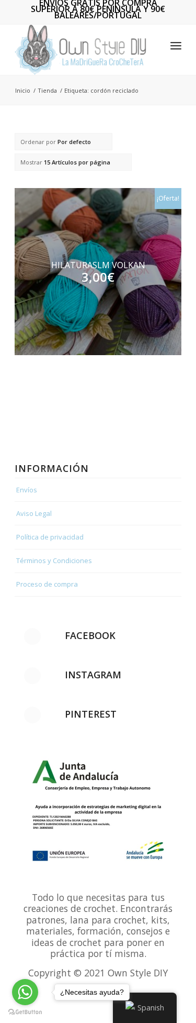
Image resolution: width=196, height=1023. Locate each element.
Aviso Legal (34, 513)
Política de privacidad (50, 537)
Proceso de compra (47, 584)
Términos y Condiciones (54, 560)
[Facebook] (32, 636)
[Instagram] (32, 675)
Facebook (90, 635)
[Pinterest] (32, 715)
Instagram (93, 674)
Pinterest (91, 714)
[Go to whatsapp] (25, 992)
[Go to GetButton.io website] (25, 1012)
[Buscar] (153, 46)
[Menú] (175, 45)
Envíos (26, 489)
